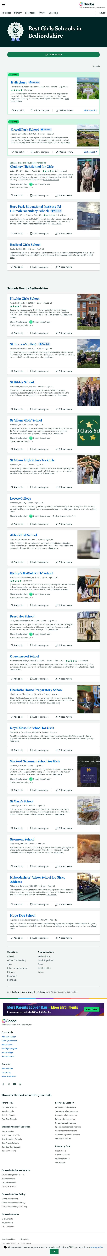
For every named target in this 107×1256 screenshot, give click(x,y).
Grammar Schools (62, 1154)
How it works (7, 1044)
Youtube (14, 1084)
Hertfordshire (44, 968)
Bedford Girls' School (53, 255)
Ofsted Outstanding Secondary (14, 1206)
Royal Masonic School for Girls (53, 738)
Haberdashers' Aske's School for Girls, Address (53, 890)
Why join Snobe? (9, 1036)
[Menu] (5, 5)
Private (42, 12)
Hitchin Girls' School (53, 315)
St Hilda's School (53, 395)
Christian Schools (9, 1186)
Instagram (20, 1084)
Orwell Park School (53, 137)
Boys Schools (7, 1222)
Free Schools (60, 1151)
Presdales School (53, 630)
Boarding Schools (62, 1158)
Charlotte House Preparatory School (53, 702)
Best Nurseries (8, 1131)
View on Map (55, 54)
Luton (41, 972)
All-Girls (11, 956)
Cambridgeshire (45, 960)
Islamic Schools (8, 1178)
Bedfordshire (44, 956)
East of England (28, 992)
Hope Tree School (53, 926)
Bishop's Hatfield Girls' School (53, 588)
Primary (18, 12)
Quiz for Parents (8, 1115)
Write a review (66, 110)
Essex (40, 964)
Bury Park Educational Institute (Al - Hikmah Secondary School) (53, 219)
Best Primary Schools (11, 1135)
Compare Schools (9, 1107)
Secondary (30, 12)
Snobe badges (8, 1052)
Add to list (19, 110)
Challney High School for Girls (53, 178)
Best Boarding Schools (11, 1147)
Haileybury (53, 93)
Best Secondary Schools (12, 1139)
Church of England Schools (13, 1174)
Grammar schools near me (66, 1115)
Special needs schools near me (68, 1127)
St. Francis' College (53, 357)
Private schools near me (65, 1119)
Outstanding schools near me (67, 1134)
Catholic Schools (9, 1182)
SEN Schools (60, 1162)
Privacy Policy (25, 1239)
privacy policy (96, 1247)
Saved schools (8, 1111)
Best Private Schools (10, 1143)
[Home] (8, 992)
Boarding (53, 12)
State (9, 964)
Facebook (3, 1084)
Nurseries (6, 12)
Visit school (89, 110)
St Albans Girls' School (53, 434)
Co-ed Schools (8, 1226)
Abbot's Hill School (53, 547)
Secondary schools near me (66, 1111)
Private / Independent (17, 968)
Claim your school (9, 1040)
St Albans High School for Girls (53, 473)
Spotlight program (9, 1048)
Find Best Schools (9, 1119)
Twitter (9, 1084)
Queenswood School (53, 666)
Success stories (8, 1056)
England (15, 992)
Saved (102, 12)
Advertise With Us (9, 1076)
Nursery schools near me (65, 1123)
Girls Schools (7, 1219)
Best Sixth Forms (9, 1151)
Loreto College (53, 511)
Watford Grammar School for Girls (53, 775)
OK (54, 1251)
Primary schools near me (65, 1107)
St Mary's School (53, 814)
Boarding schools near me (66, 1130)
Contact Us (6, 1072)
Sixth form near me (63, 1138)
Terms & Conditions (8, 1239)
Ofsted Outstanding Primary (13, 1202)
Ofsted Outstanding (16, 960)
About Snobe (7, 1068)
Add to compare (41, 110)
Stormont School (53, 852)
